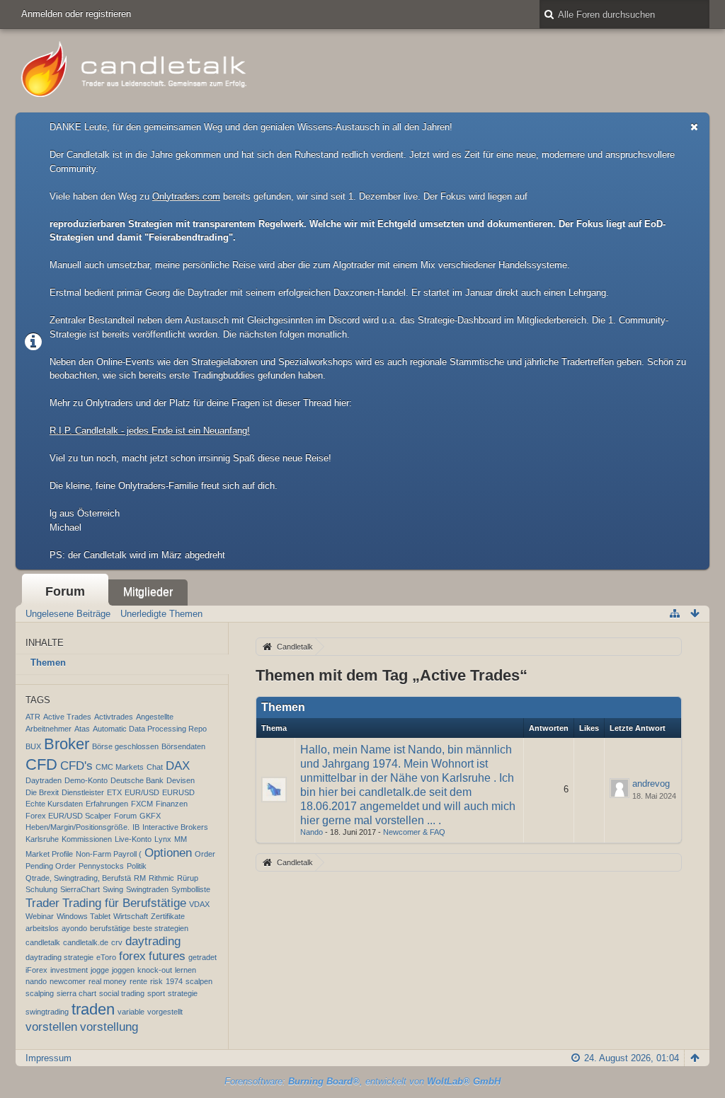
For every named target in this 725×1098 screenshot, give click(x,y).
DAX (178, 766)
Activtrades (113, 716)
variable (131, 1011)
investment (69, 970)
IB (135, 827)
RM (140, 878)
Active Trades (67, 716)
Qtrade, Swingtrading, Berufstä (78, 878)
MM (180, 839)
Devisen (180, 780)
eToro (106, 957)
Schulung (41, 889)
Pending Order (50, 866)
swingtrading (47, 1011)
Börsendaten (183, 746)
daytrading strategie (59, 957)
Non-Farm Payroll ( (109, 854)
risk (156, 981)
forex (132, 956)
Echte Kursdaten (54, 803)
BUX (33, 746)
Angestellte (154, 716)
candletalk (42, 942)
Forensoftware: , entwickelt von (362, 1081)
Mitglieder (148, 592)
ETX (114, 792)
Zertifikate (168, 916)
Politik (137, 866)
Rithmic (161, 878)
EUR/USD (142, 792)
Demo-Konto (86, 780)
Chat (155, 767)
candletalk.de (85, 942)
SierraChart (80, 889)
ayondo (74, 928)
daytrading (153, 941)
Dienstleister (83, 792)
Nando (311, 832)
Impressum (48, 1058)
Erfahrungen (107, 803)
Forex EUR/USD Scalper (68, 815)
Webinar (39, 916)
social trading (121, 993)
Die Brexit (42, 792)
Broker (66, 744)
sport (156, 993)
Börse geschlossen (125, 746)
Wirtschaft (130, 916)
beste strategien (160, 928)
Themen (48, 662)
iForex (36, 970)
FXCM (142, 803)
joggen (123, 970)
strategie (183, 993)
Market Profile (49, 854)
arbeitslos (42, 928)
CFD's (76, 766)
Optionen (168, 853)
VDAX (199, 904)
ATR (32, 716)
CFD (41, 764)
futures (167, 956)
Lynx (162, 839)
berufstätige (110, 928)
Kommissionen (87, 839)
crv (116, 942)
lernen (185, 970)
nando (36, 981)
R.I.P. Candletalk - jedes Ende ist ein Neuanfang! (150, 430)
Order (205, 854)
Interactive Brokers (175, 827)
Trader (42, 903)
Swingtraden (147, 889)
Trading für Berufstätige (124, 903)
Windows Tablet (83, 916)
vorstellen (51, 1027)
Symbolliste (190, 889)
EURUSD (178, 792)
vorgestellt (165, 1011)
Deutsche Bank (137, 780)
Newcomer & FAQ (414, 832)
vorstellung (109, 1027)
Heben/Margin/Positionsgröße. (77, 827)
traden (93, 1009)
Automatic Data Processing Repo (150, 728)
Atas (82, 728)
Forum (65, 591)
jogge (100, 970)
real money (108, 981)
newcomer (68, 981)
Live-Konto (133, 839)
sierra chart (76, 993)
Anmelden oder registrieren (76, 13)
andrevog (651, 783)
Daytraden (43, 780)
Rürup (187, 878)
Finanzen (172, 803)
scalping (39, 993)
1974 (174, 981)
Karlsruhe (42, 839)
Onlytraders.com (186, 196)
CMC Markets (120, 767)
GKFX (150, 815)
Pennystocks (101, 866)
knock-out (154, 970)
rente (138, 981)
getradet (202, 957)
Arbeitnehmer (48, 728)
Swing (113, 889)
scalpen (198, 981)
